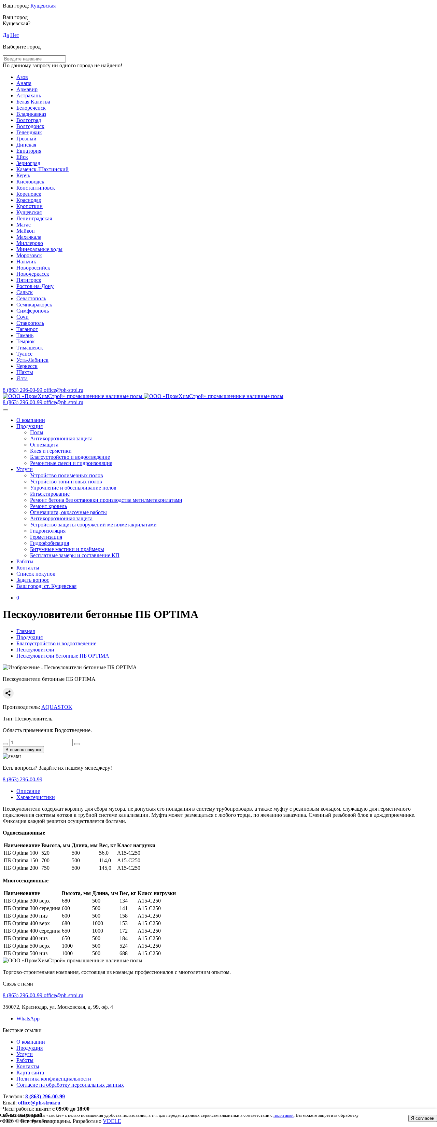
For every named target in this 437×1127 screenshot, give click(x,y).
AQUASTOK (56, 707)
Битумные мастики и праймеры (67, 549)
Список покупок (35, 574)
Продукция (29, 426)
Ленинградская (34, 218)
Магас (23, 225)
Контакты (27, 568)
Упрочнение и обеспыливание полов (73, 488)
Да (6, 35)
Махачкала (28, 237)
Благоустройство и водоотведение (70, 457)
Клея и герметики (51, 451)
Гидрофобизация (49, 543)
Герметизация (46, 537)
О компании (30, 420)
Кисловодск (30, 181)
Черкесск (27, 366)
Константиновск (35, 188)
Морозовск (29, 255)
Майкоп (25, 231)
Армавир (27, 89)
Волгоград (28, 120)
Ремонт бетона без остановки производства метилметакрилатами (106, 500)
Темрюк (25, 341)
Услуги (24, 469)
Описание (28, 791)
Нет (14, 35)
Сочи (22, 317)
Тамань (24, 335)
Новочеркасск (32, 274)
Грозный (26, 138)
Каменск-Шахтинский (42, 169)
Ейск (22, 157)
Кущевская (43, 6)
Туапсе (24, 354)
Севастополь (31, 298)
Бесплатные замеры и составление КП (74, 555)
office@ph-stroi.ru (39, 1102)
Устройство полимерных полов (66, 475)
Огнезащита (44, 445)
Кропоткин (29, 206)
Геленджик (29, 132)
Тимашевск (29, 348)
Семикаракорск (34, 304)
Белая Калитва (33, 102)
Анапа (23, 83)
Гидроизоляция (48, 531)
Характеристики (35, 797)
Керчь (23, 175)
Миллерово (29, 243)
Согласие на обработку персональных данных (70, 1085)
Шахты (24, 372)
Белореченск (31, 108)
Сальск (24, 292)
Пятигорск (28, 280)
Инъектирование (50, 494)
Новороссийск (33, 268)
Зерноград (28, 163)
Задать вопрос (32, 580)
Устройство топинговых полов (66, 481)
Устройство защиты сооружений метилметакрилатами (93, 524)
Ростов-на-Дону (35, 286)
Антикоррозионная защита (61, 438)
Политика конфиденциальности (53, 1079)
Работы (24, 561)
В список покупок (23, 749)
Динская (26, 145)
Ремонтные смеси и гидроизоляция (71, 463)
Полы (36, 432)
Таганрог (27, 329)
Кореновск (28, 194)
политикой (283, 1115)
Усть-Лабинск (32, 360)
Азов (22, 77)
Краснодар (28, 200)
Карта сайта (30, 1072)
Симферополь (32, 311)
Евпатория (28, 151)
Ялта (22, 378)
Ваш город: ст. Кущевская (46, 586)
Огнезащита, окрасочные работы (68, 512)
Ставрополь (30, 323)
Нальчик (26, 261)
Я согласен (422, 1118)
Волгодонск (30, 126)
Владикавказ (31, 114)
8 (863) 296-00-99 (22, 779)
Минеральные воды (39, 249)
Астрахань (28, 95)
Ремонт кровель (48, 506)
